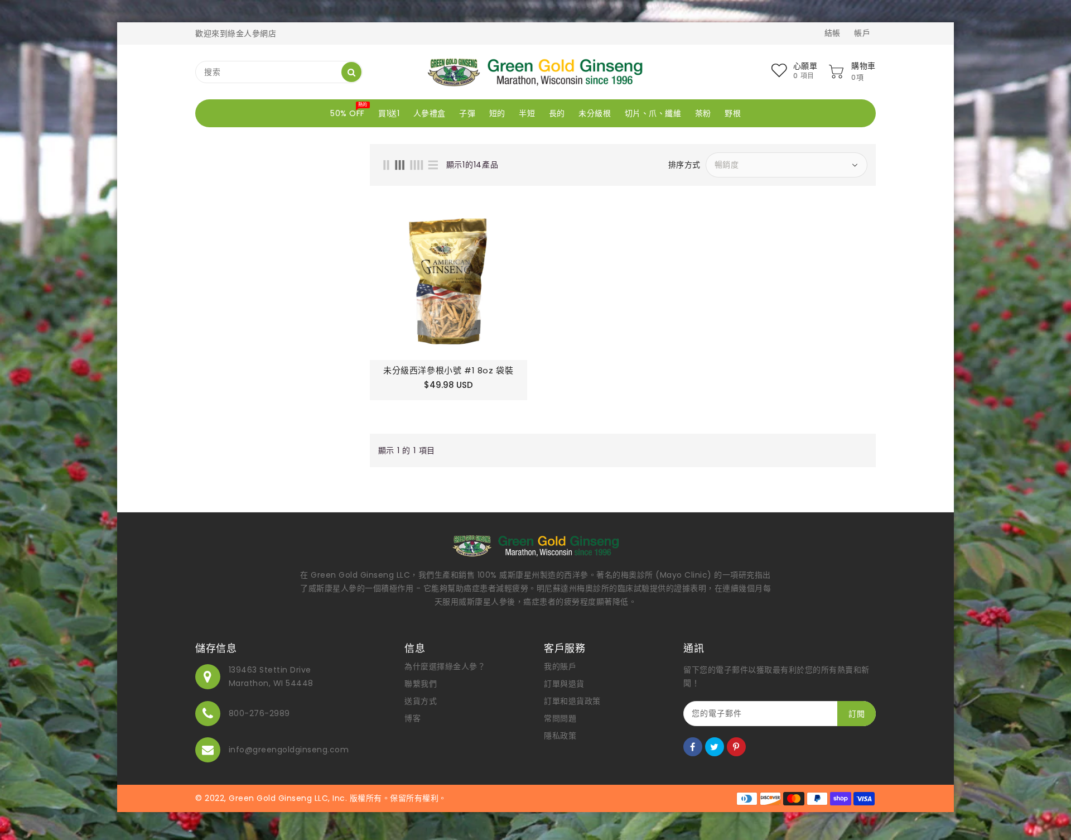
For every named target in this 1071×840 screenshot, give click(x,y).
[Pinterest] (736, 746)
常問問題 (560, 718)
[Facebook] (692, 746)
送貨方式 (420, 701)
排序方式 (684, 165)
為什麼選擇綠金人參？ (444, 666)
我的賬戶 (560, 666)
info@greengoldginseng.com (289, 749)
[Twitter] (714, 746)
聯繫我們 (420, 683)
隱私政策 (560, 735)
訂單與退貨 (564, 683)
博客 (412, 718)
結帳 (832, 33)
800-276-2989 (259, 713)
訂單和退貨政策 (572, 701)
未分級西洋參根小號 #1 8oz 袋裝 (448, 371)
